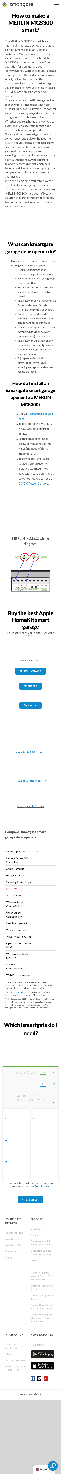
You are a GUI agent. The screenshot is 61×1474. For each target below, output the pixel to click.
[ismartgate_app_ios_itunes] (43, 1366)
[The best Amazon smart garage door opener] (30, 735)
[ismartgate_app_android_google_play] (43, 1354)
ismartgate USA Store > (30, 751)
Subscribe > (39, 1344)
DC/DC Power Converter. (34, 483)
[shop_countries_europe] (30, 692)
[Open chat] (53, 1466)
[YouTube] (46, 1378)
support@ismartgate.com (39, 1186)
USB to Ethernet (13, 992)
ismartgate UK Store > (30, 806)
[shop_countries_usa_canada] (30, 676)
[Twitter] (39, 1378)
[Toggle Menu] (56, 4)
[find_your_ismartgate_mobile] (30, 1040)
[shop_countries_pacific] (30, 711)
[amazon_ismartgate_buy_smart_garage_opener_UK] (30, 789)
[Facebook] (33, 1378)
